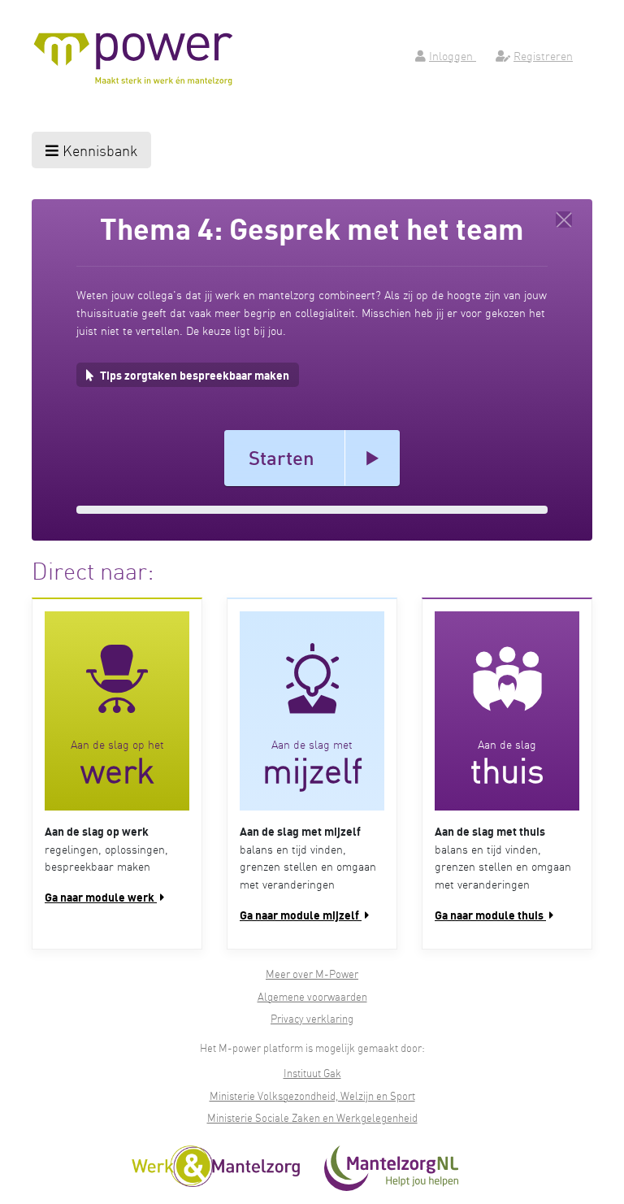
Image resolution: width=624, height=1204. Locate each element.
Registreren (543, 55)
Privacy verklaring (312, 1018)
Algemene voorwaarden (312, 996)
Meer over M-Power (312, 973)
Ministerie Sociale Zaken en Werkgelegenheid (312, 1117)
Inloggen (452, 55)
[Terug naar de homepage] (564, 219)
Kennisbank (97, 150)
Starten (281, 457)
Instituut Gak (312, 1073)
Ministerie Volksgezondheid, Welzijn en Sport (312, 1095)
